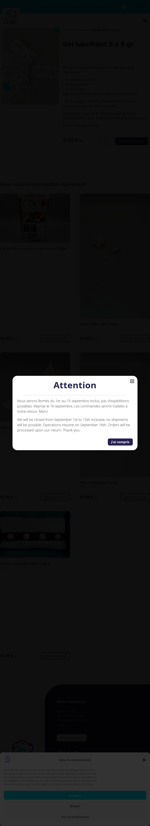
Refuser (75, 806)
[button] (144, 760)
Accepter (75, 795)
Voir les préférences (75, 817)
